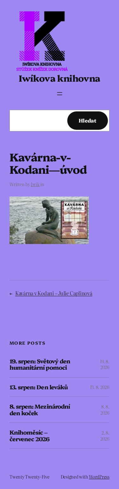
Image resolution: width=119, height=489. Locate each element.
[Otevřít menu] (59, 93)
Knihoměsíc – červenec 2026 (30, 435)
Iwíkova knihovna (59, 78)
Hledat (87, 120)
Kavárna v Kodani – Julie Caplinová (53, 293)
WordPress (99, 476)
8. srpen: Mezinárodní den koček (40, 409)
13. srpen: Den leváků (39, 387)
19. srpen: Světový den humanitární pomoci (40, 364)
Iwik (35, 184)
